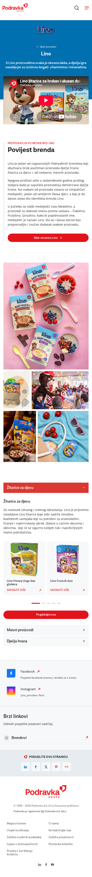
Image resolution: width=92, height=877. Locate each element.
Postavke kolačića (61, 844)
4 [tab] (53, 604)
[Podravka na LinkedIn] (39, 865)
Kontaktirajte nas (60, 830)
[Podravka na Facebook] (46, 865)
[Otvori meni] (86, 7)
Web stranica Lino (46, 237)
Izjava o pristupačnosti (22, 844)
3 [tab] (48, 604)
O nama (54, 823)
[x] (46, 766)
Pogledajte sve (46, 614)
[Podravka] (15, 10)
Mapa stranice (16, 823)
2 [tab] (42, 604)
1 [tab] (32, 604)
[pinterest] (56, 766)
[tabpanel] (24, 568)
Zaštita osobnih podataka (24, 837)
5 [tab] (58, 604)
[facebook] (35, 766)
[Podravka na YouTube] (52, 865)
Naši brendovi (48, 47)
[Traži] (76, 7)
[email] (66, 766)
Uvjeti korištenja (18, 830)
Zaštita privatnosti (61, 837)
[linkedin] (25, 766)
